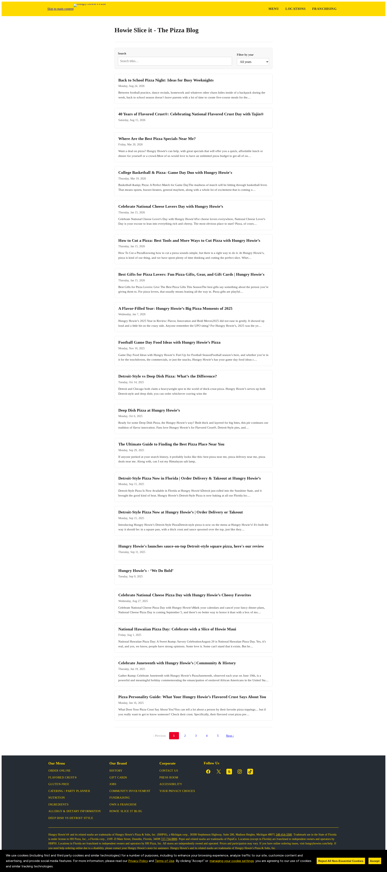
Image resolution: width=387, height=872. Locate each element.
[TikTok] (250, 771)
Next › (230, 735)
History (115, 770)
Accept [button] (375, 861)
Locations (295, 8)
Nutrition (56, 797)
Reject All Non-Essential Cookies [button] (340, 861)
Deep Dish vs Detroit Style (70, 818)
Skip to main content (60, 8)
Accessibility (170, 784)
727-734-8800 (169, 839)
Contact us (168, 770)
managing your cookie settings (232, 861)
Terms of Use (164, 861)
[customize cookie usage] (57, 867)
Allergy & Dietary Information (74, 811)
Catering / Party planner (69, 791)
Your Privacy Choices (177, 791)
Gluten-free (58, 784)
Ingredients (58, 804)
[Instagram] (239, 771)
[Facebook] (208, 771)
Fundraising (119, 797)
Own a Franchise (123, 804)
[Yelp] (229, 771)
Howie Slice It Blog (125, 811)
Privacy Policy (138, 861)
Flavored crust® (62, 777)
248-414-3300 (284, 834)
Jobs (112, 784)
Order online (59, 770)
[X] (218, 771)
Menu (273, 8)
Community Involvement (130, 791)
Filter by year (245, 54)
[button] (54, 866)
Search (122, 53)
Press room (168, 777)
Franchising (324, 8)
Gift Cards (118, 777)
